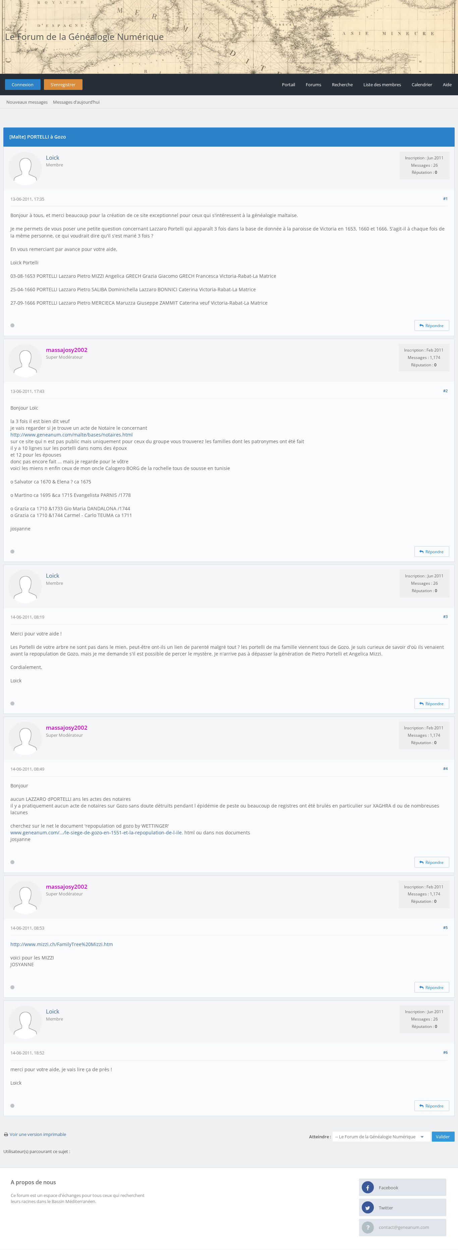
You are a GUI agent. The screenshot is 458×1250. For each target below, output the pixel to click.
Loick (52, 157)
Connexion (23, 85)
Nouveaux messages (27, 102)
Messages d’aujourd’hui (76, 102)
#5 (445, 927)
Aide (447, 85)
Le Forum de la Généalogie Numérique (84, 37)
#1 (445, 198)
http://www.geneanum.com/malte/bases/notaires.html (71, 434)
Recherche (342, 85)
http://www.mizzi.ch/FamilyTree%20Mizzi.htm (61, 944)
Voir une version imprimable (38, 1134)
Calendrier (422, 85)
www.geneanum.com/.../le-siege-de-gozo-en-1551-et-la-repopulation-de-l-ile (96, 832)
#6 (445, 1052)
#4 (445, 768)
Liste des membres (382, 85)
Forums (313, 85)
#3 (445, 616)
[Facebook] (368, 1188)
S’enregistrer (63, 85)
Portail (288, 85)
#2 (445, 390)
